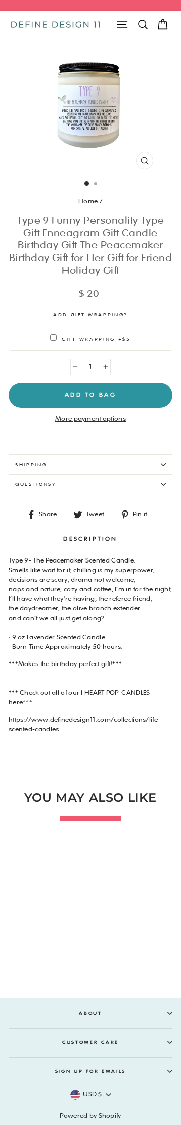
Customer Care (90, 1042)
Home (88, 201)
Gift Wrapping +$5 (96, 339)
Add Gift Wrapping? (90, 314)
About (90, 1013)
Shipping (31, 464)
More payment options (90, 418)
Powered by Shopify (90, 1115)
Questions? (35, 484)
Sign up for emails (90, 1071)
